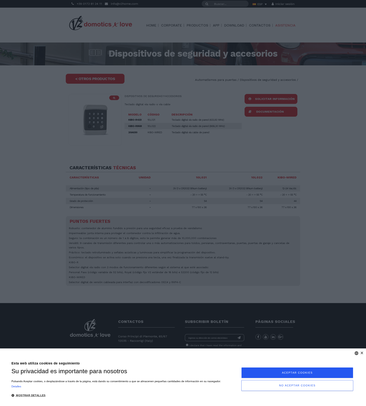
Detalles (16, 386)
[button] (116, 395)
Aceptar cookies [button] (297, 372)
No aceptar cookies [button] (297, 385)
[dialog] (183, 377)
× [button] (361, 353)
